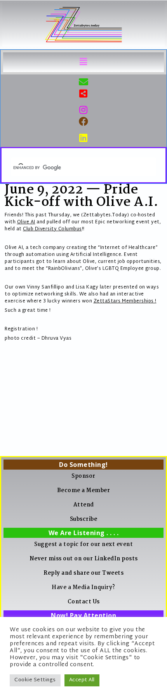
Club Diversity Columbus (52, 229)
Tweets (113, 573)
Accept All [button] (82, 680)
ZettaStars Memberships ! (125, 301)
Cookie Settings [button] (35, 680)
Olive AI (26, 222)
